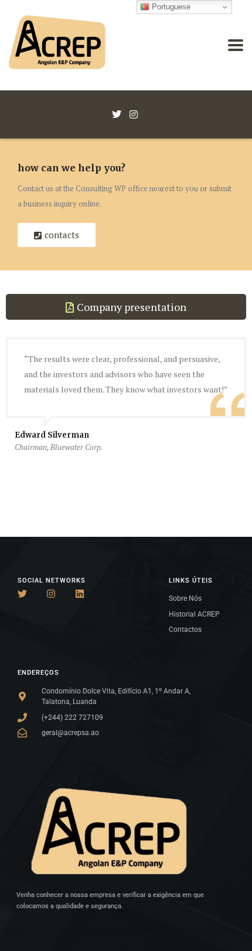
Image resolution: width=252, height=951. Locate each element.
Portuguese (169, 6)
